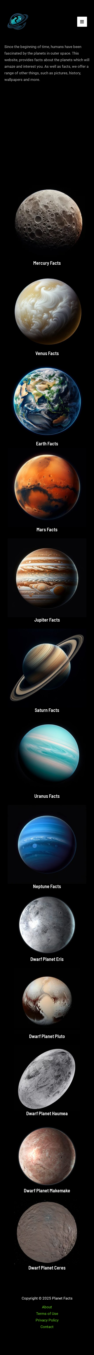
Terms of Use (47, 1313)
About (47, 1307)
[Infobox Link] (47, 224)
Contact (47, 1327)
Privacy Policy (47, 1320)
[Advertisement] (47, 132)
